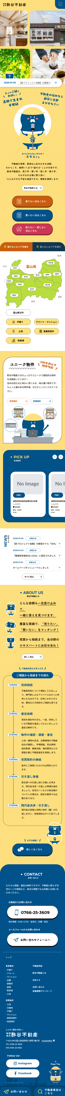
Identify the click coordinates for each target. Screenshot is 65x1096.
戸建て (10, 969)
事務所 (10, 983)
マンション (12, 976)
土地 (9, 993)
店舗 (9, 980)
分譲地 (10, 1007)
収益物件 (11, 1021)
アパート (11, 973)
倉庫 (9, 987)
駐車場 (10, 990)
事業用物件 (12, 1017)
